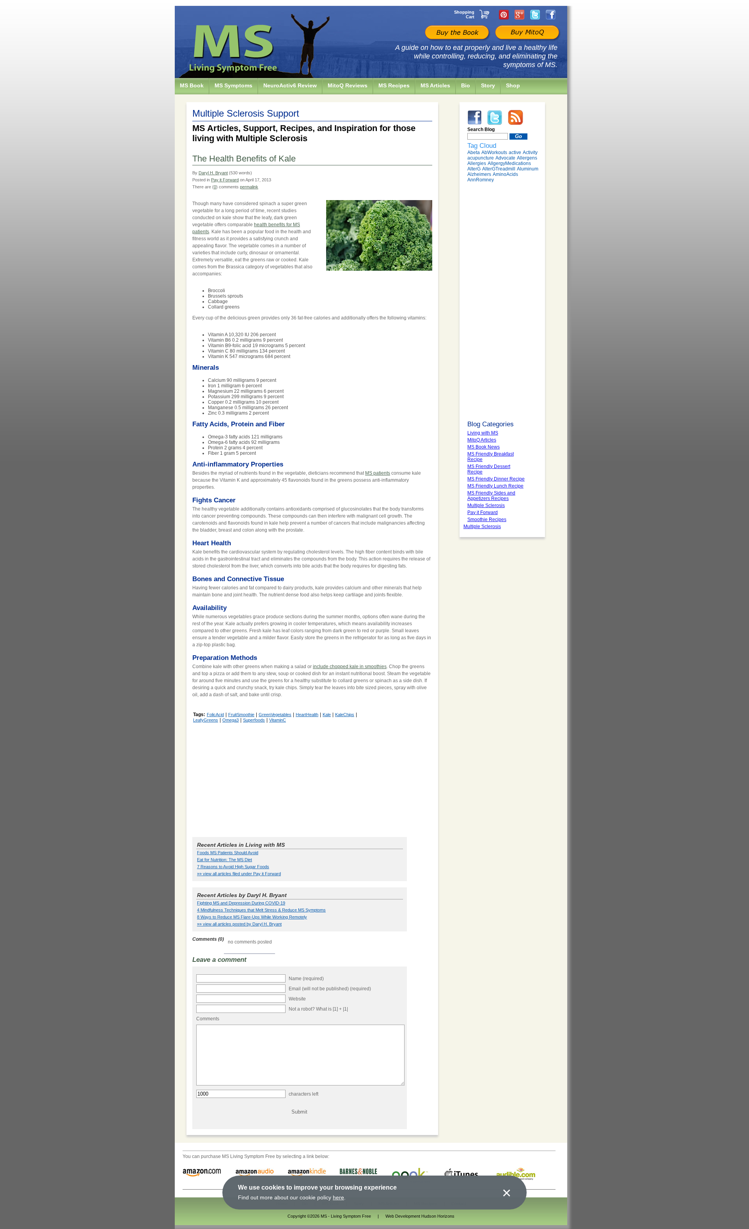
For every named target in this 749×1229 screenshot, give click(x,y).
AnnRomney (480, 180)
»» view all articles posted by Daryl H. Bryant (239, 924)
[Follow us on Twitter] (535, 14)
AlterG (474, 169)
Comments (207, 1019)
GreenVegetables (275, 714)
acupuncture (480, 158)
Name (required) (306, 978)
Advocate (505, 158)
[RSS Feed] (516, 117)
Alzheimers (479, 174)
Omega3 (230, 720)
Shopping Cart (464, 14)
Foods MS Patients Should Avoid (227, 852)
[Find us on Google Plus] (519, 14)
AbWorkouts (494, 152)
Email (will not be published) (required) (330, 988)
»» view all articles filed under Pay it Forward (239, 873)
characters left (303, 1094)
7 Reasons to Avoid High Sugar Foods (233, 866)
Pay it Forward (225, 179)
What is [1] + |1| (332, 1009)
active (515, 152)
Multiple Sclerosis (482, 526)
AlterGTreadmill (498, 169)
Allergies (476, 163)
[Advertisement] (312, 779)
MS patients (377, 473)
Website (297, 999)
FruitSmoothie (241, 714)
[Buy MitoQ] (526, 33)
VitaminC (277, 720)
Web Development (402, 1216)
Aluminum (527, 169)
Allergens (527, 158)
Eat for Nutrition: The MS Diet (224, 859)
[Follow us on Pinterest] (504, 14)
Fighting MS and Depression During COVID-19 (241, 903)
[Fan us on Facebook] (551, 14)
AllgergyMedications (509, 163)
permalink (249, 186)
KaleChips (344, 714)
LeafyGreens (205, 720)
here (338, 1197)
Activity (530, 152)
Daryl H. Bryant (213, 172)
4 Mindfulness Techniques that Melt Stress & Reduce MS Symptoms (261, 910)
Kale (327, 714)
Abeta (473, 152)
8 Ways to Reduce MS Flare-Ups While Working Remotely (252, 917)
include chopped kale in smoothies (350, 666)
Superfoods (254, 720)
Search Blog (481, 129)
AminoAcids (505, 174)
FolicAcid (215, 714)
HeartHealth (307, 714)
